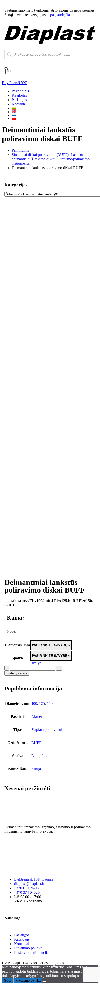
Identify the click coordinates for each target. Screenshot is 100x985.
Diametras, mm (17, 645)
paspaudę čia (60, 15)
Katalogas (19, 95)
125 (42, 703)
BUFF (36, 743)
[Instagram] (23, 844)
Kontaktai (19, 104)
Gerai (7, 980)
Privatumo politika (28, 980)
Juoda (45, 756)
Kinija (36, 769)
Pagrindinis (20, 91)
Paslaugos (19, 100)
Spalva (17, 658)
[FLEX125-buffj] (50, 388)
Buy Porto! (14, 83)
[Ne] (44, 981)
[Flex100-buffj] (50, 211)
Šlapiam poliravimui (46, 730)
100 (34, 703)
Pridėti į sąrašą (16, 673)
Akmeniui (39, 716)
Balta (35, 756)
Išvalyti (36, 663)
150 (50, 703)
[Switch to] (55, 108)
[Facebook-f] (10, 844)
